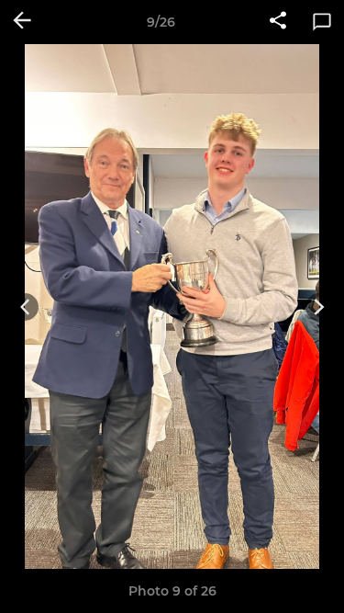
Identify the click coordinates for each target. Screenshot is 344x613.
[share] (278, 22)
